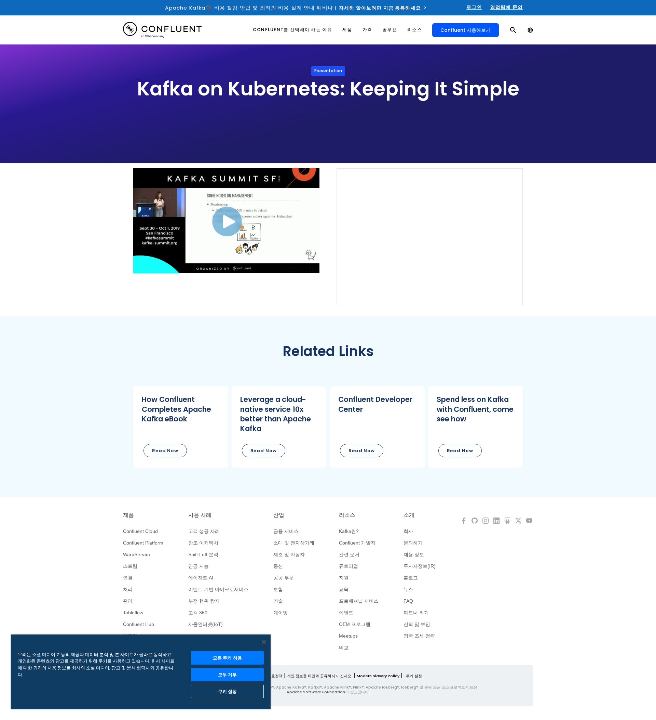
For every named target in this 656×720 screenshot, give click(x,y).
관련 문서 (349, 554)
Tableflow (133, 612)
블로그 (411, 577)
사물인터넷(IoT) (205, 624)
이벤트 (346, 612)
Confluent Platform (143, 543)
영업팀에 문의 (506, 7)
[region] (141, 671)
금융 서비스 (286, 531)
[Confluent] (162, 30)
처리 (128, 589)
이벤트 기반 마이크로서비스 (218, 589)
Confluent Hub (138, 624)
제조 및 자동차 (289, 554)
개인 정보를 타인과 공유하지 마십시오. (319, 676)
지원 (343, 577)
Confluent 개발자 (357, 543)
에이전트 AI (200, 577)
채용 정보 (414, 554)
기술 (278, 601)
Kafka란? (349, 531)
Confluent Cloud (140, 531)
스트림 (130, 566)
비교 (343, 647)
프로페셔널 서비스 (359, 601)
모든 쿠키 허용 (227, 658)
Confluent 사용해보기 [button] (465, 30)
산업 (278, 515)
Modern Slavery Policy (378, 676)
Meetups (348, 636)
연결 (128, 577)
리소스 (347, 515)
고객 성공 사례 (204, 531)
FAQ (408, 601)
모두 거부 (227, 674)
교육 (343, 589)
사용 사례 (199, 515)
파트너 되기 (416, 612)
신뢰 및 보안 (417, 624)
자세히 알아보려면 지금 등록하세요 (380, 7)
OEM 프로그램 (354, 624)
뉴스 (408, 589)
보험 (278, 589)
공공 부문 (283, 577)
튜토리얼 (348, 566)
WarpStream (136, 554)
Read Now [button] (165, 450)
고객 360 (197, 612)
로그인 (474, 7)
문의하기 (413, 543)
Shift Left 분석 (203, 554)
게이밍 (280, 612)
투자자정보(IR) (420, 566)
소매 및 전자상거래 (293, 543)
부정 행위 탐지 (204, 601)
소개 (409, 515)
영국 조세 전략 (419, 636)
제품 (128, 515)
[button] (180, 427)
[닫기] (264, 642)
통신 (278, 566)
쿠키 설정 (414, 676)
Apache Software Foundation (316, 692)
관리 (128, 601)
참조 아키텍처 (203, 543)
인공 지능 (198, 566)
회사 (408, 531)
